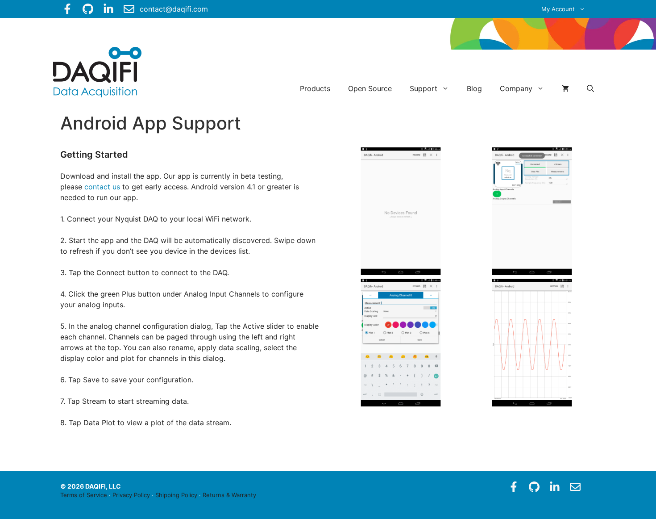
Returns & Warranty (229, 494)
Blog (474, 88)
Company (516, 88)
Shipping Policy (176, 494)
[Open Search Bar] (590, 88)
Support (423, 88)
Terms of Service (83, 494)
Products (315, 88)
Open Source (370, 88)
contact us (102, 186)
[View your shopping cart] (565, 88)
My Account (558, 9)
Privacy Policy (131, 494)
